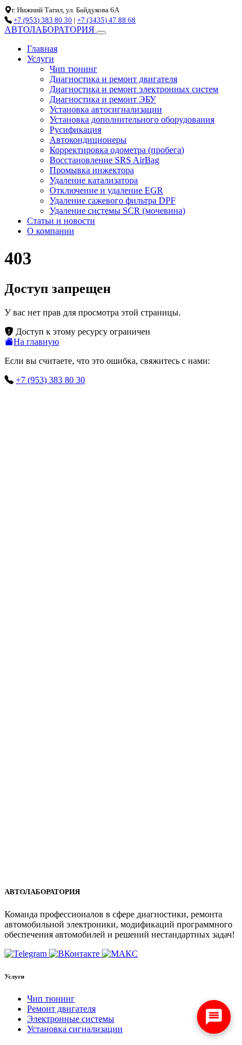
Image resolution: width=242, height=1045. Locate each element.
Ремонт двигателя (61, 1009)
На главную (36, 341)
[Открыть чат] (214, 1017)
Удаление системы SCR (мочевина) (117, 210)
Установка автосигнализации (106, 109)
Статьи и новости (61, 221)
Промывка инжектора (92, 170)
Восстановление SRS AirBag (104, 160)
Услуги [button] (40, 59)
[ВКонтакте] (75, 953)
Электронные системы (70, 1019)
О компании (50, 231)
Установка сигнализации (75, 1029)
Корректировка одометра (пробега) (117, 150)
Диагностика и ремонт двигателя (113, 79)
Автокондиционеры (88, 140)
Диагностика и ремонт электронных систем (134, 89)
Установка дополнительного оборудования (132, 119)
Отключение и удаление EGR (106, 190)
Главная (42, 48)
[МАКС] (120, 953)
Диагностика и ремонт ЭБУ (103, 99)
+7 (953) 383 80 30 (43, 20)
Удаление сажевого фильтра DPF (113, 200)
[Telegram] (27, 953)
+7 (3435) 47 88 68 (106, 20)
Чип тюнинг (73, 69)
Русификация (75, 129)
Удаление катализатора (94, 180)
